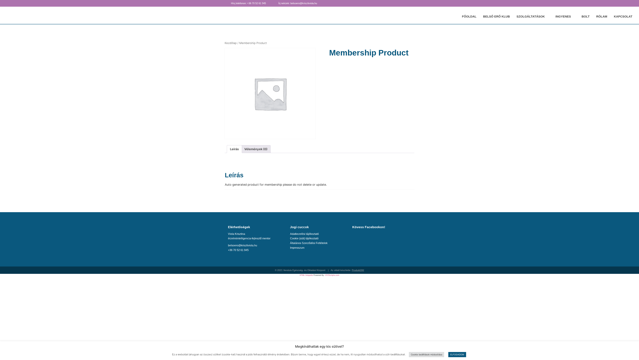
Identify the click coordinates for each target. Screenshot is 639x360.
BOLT (586, 16)
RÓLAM (601, 16)
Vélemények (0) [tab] (255, 149)
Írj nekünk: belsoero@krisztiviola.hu (297, 3)
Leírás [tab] (234, 149)
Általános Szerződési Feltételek (308, 243)
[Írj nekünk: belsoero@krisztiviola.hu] (275, 3)
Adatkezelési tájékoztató (304, 233)
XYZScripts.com (332, 275)
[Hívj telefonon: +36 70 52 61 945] (227, 3)
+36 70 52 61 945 (238, 250)
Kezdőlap (231, 43)
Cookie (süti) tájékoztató (304, 238)
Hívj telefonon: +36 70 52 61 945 (248, 3)
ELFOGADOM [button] (457, 354)
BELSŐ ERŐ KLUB (496, 16)
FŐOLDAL (469, 16)
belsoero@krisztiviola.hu (242, 245)
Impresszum (297, 247)
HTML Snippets (306, 275)
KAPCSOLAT (623, 16)
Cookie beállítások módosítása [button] (426, 354)
